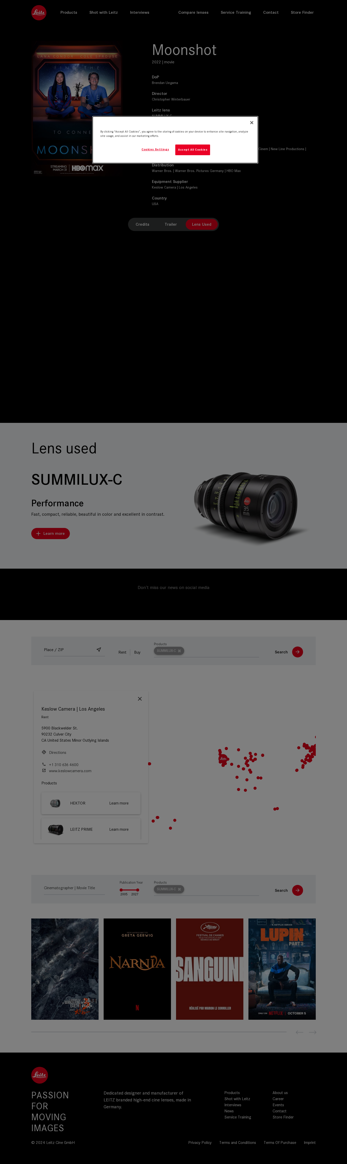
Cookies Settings (155, 149)
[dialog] (175, 140)
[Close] (251, 122)
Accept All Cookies (192, 149)
